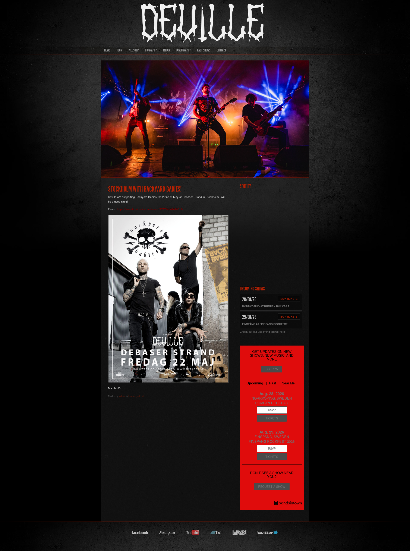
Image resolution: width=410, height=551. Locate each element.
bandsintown (239, 534)
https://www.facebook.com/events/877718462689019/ (149, 209)
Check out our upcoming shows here (262, 332)
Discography (183, 50)
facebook (140, 534)
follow (271, 369)
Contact (221, 50)
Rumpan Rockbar (277, 306)
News (107, 50)
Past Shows (203, 50)
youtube (192, 534)
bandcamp (216, 534)
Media (166, 50)
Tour (119, 50)
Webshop (134, 50)
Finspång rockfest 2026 (272, 441)
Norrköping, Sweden (272, 398)
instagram (167, 534)
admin (122, 396)
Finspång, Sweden (272, 436)
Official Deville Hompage (244, 20)
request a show (271, 486)
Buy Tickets (288, 299)
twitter (268, 534)
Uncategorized (136, 396)
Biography (151, 50)
